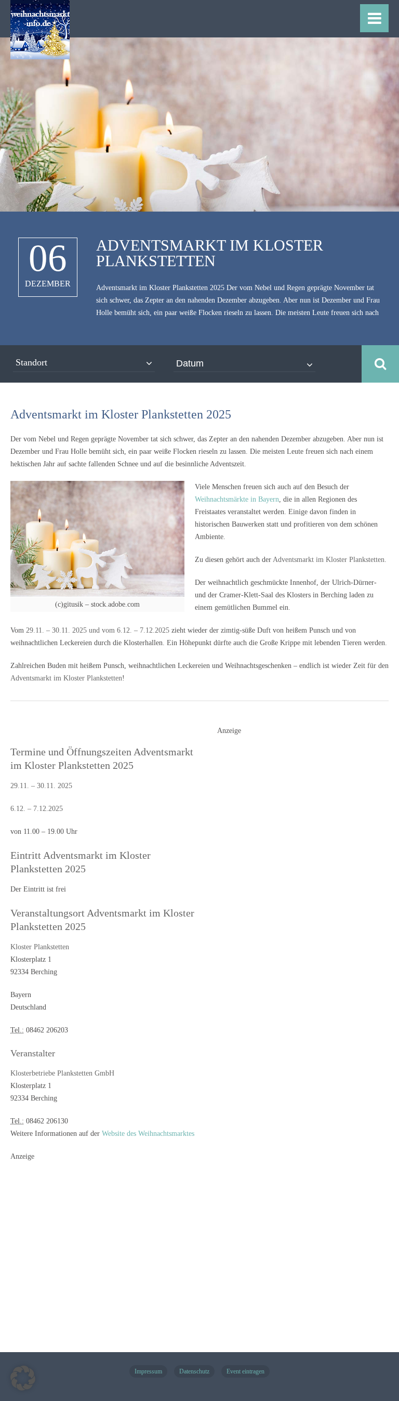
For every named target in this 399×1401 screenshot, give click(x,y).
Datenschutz (194, 1371)
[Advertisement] (295, 906)
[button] (23, 1378)
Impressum (148, 1371)
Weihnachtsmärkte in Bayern (237, 499)
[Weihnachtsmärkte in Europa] (40, 53)
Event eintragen (245, 1371)
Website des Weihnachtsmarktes (148, 1133)
